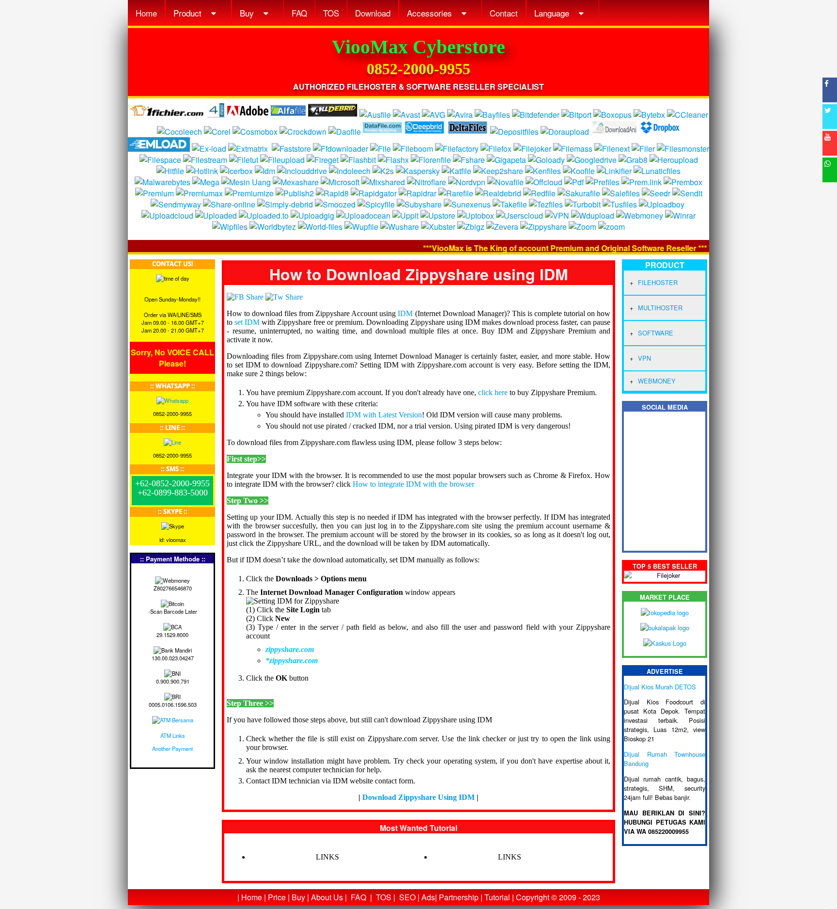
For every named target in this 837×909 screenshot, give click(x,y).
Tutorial (497, 897)
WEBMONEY (657, 380)
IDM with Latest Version (384, 415)
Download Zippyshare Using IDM (418, 797)
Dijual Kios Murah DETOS (660, 686)
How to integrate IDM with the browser (413, 484)
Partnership (459, 897)
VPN (644, 358)
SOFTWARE (655, 332)
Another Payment (172, 748)
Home (146, 13)
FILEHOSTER (658, 282)
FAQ (299, 13)
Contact (504, 13)
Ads (428, 897)
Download (372, 13)
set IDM (247, 322)
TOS (331, 13)
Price (277, 897)
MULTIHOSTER (660, 307)
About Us (327, 897)
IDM (405, 313)
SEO (407, 897)
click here (493, 392)
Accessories (430, 13)
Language (553, 13)
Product (188, 13)
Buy (248, 13)
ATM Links (172, 735)
